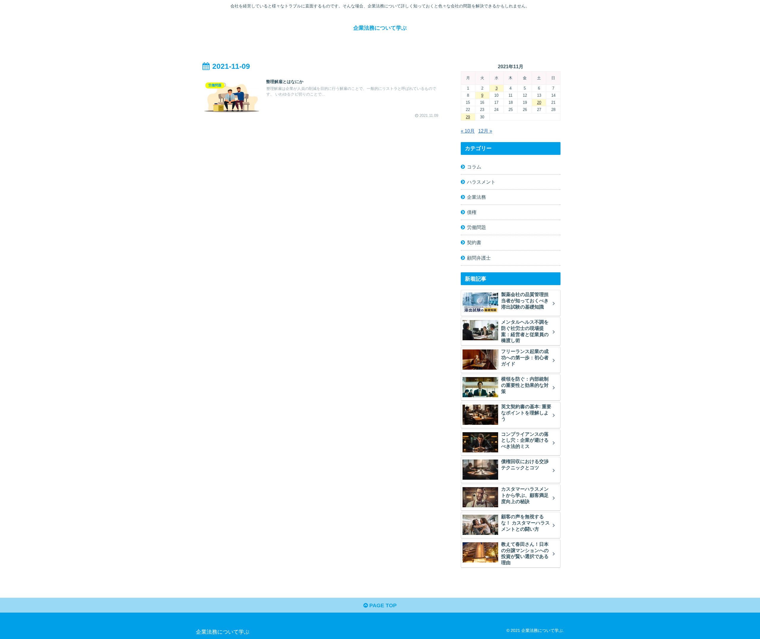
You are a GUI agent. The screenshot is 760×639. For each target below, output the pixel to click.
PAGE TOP (382, 605)
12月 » (485, 130)
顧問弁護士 (479, 257)
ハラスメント (481, 182)
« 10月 (468, 130)
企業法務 (476, 197)
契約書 (474, 242)
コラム (474, 166)
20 (539, 102)
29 (468, 117)
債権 (471, 212)
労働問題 (476, 227)
